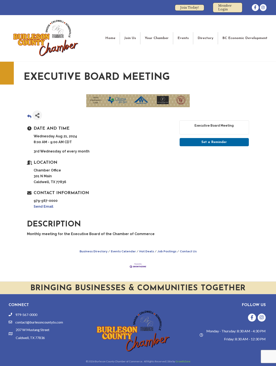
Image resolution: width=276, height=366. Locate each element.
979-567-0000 (26, 315)
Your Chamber (157, 38)
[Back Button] (29, 116)
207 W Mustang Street (32, 330)
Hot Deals (146, 251)
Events (183, 38)
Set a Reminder (214, 142)
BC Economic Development (244, 38)
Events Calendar (123, 251)
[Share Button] (37, 115)
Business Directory (93, 251)
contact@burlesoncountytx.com (39, 322)
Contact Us (188, 251)
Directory (205, 38)
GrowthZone (183, 361)
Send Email (43, 206)
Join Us (130, 38)
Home (110, 38)
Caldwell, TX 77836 (30, 338)
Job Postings (166, 251)
